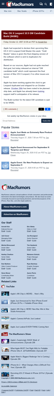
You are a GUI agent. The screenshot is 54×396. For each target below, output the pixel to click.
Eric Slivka (30, 226)
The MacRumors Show (20, 334)
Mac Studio (22, 11)
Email (3, 231)
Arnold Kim (42, 42)
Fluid (31, 390)
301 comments (11, 109)
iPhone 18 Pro (38, 11)
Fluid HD (37, 390)
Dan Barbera (5, 264)
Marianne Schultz (33, 254)
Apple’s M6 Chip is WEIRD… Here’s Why (27, 294)
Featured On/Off (7, 390)
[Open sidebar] (51, 4)
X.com (8, 231)
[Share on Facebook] (47, 109)
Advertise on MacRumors (16, 214)
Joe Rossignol (32, 236)
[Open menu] (3, 4)
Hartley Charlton (7, 254)
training (41, 91)
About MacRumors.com (15, 207)
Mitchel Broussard (8, 245)
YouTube (10, 286)
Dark (3, 392)
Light (48, 390)
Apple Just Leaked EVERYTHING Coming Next (30, 327)
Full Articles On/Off (21, 390)
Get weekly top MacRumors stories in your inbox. (27, 116)
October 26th (17, 88)
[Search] (46, 4)
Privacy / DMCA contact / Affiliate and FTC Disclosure (19, 382)
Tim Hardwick (32, 245)
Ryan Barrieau (32, 264)
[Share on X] (41, 109)
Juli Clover (5, 236)
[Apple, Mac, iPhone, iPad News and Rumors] (20, 7)
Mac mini (7, 11)
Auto (43, 390)
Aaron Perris (31, 273)
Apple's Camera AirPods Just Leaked (25, 319)
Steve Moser (5, 273)
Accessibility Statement (9, 386)
